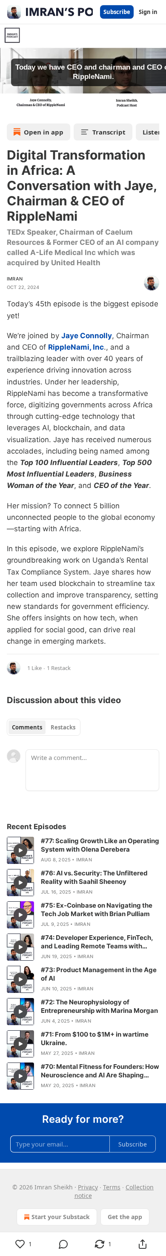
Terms (111, 1187)
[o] (20, 850)
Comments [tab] (27, 727)
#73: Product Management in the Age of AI (99, 974)
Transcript (109, 132)
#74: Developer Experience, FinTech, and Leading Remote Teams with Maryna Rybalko (97, 942)
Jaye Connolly (86, 335)
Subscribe (116, 12)
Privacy (88, 1187)
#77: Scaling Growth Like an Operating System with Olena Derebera (100, 845)
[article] (83, 850)
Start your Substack (60, 1217)
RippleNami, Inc (76, 347)
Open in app (43, 132)
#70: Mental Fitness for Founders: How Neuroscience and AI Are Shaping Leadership (100, 1071)
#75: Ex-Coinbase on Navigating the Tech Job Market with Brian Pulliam (96, 909)
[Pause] (9, 107)
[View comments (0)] (63, 1244)
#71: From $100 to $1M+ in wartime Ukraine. (95, 1038)
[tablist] (43, 727)
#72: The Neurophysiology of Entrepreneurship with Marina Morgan (99, 1006)
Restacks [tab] (63, 727)
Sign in (148, 12)
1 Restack (59, 668)
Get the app (125, 1217)
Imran (15, 279)
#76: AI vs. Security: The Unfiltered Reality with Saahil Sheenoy (94, 877)
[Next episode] (28, 107)
